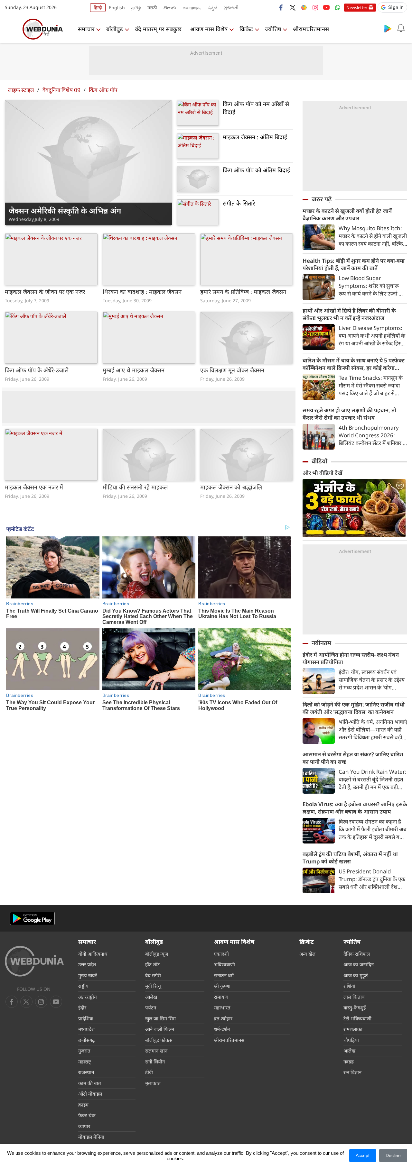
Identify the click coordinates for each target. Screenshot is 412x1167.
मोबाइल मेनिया (91, 1137)
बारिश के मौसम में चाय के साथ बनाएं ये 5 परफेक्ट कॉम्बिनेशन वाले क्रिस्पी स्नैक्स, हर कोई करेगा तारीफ (354, 364)
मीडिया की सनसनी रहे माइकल (135, 487)
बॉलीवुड (114, 29)
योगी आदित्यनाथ (93, 954)
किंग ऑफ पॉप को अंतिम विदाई (256, 170)
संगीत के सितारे (239, 203)
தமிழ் (136, 8)
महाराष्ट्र (84, 1061)
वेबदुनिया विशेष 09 (61, 90)
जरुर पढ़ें (322, 199)
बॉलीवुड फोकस (159, 1040)
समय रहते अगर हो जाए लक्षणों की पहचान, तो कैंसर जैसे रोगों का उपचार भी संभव (349, 413)
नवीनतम (321, 643)
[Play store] (387, 28)
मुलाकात (153, 1083)
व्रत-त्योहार (223, 1018)
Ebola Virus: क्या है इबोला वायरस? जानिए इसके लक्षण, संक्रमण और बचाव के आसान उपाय (355, 807)
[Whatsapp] (337, 7)
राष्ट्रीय (83, 986)
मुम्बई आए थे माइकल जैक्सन (133, 370)
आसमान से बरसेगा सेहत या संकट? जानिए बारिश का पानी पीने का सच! (353, 758)
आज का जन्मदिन (358, 964)
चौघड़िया (351, 1040)
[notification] (400, 28)
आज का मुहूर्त (355, 975)
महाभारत (222, 1007)
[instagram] (315, 7)
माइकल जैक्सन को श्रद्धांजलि (231, 487)
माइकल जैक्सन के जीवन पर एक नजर (45, 292)
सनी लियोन (155, 1061)
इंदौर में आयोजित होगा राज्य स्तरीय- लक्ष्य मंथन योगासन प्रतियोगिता (351, 658)
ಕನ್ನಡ (212, 8)
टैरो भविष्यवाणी (357, 1018)
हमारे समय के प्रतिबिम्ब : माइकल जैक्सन (243, 292)
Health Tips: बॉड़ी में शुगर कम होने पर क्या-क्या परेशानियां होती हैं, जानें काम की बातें (354, 264)
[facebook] (281, 7)
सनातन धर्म (224, 975)
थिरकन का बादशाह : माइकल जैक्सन (142, 292)
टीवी (149, 1072)
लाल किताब (354, 997)
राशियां (349, 986)
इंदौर (82, 1007)
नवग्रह (348, 1061)
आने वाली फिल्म (159, 1029)
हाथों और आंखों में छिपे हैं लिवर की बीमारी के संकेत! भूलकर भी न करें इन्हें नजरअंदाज (349, 314)
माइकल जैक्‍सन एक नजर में (34, 487)
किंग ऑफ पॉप (103, 90)
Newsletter (356, 7)
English (117, 8)
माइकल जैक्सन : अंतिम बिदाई (255, 137)
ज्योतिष (273, 29)
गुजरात (84, 1050)
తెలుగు (170, 8)
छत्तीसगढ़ (86, 1040)
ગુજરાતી (231, 8)
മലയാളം (192, 8)
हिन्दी (98, 8)
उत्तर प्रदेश (87, 964)
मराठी (152, 8)
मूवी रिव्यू (153, 986)
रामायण (221, 997)
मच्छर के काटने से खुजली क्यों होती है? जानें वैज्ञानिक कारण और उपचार (347, 214)
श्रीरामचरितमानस (311, 29)
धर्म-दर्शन (222, 1029)
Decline (393, 1155)
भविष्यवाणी (224, 964)
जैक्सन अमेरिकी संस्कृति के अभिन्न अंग (65, 210)
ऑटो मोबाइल (90, 1093)
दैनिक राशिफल (356, 954)
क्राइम (83, 1104)
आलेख (151, 997)
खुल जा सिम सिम (160, 1018)
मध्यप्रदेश (86, 1029)
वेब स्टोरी (153, 975)
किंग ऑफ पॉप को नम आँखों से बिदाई (256, 108)
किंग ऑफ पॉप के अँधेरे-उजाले (37, 370)
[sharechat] (304, 7)
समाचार (86, 29)
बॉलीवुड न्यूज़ (156, 954)
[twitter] (292, 7)
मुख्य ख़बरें (87, 975)
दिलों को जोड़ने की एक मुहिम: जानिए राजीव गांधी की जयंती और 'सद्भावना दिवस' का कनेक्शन (354, 708)
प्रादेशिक (85, 1018)
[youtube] (326, 7)
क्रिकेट (246, 29)
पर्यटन (150, 1007)
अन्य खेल (307, 954)
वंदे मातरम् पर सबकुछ (158, 29)
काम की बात (89, 1083)
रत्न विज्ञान (352, 1072)
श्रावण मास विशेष (209, 29)
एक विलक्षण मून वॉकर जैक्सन (232, 370)
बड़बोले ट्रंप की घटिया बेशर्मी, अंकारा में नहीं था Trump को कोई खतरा (350, 857)
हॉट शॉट (152, 964)
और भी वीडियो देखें (322, 473)
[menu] (11, 29)
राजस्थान (86, 1072)
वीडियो (319, 461)
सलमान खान (156, 1050)
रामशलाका (352, 1029)
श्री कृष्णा (222, 986)
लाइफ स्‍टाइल (21, 90)
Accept (363, 1155)
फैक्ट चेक (87, 1115)
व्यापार (84, 1126)
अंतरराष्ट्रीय (87, 997)
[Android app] (32, 918)
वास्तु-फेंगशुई (354, 1007)
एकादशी (221, 954)
